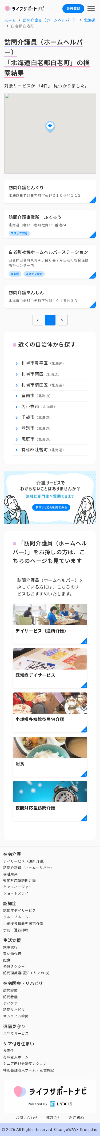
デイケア (10, 1003)
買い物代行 (12, 954)
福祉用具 (10, 874)
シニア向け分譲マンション (25, 1064)
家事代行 (10, 947)
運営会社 (53, 1118)
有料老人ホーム (16, 1057)
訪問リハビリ (14, 1010)
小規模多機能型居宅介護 (23, 924)
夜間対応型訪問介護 (19, 881)
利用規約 (76, 1118)
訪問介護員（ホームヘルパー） (28, 868)
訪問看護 (10, 997)
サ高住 (8, 1051)
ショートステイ (16, 893)
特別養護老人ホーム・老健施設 (28, 1070)
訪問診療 (10, 990)
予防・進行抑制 (16, 930)
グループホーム (15, 917)
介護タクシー (14, 967)
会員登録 (73, 8)
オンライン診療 (16, 1016)
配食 (6, 960)
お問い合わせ (27, 1118)
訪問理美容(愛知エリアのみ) (26, 973)
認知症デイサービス (19, 911)
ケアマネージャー (17, 887)
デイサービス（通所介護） (25, 861)
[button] (50, 127)
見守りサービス (16, 1034)
